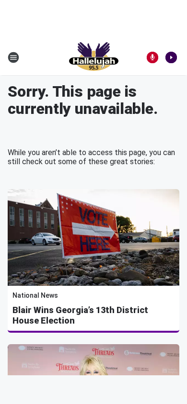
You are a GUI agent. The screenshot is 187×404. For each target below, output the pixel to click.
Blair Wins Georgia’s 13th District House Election (80, 315)
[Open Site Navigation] (13, 57)
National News (35, 295)
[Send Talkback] (152, 57)
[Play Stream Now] (171, 57)
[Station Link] (93, 57)
